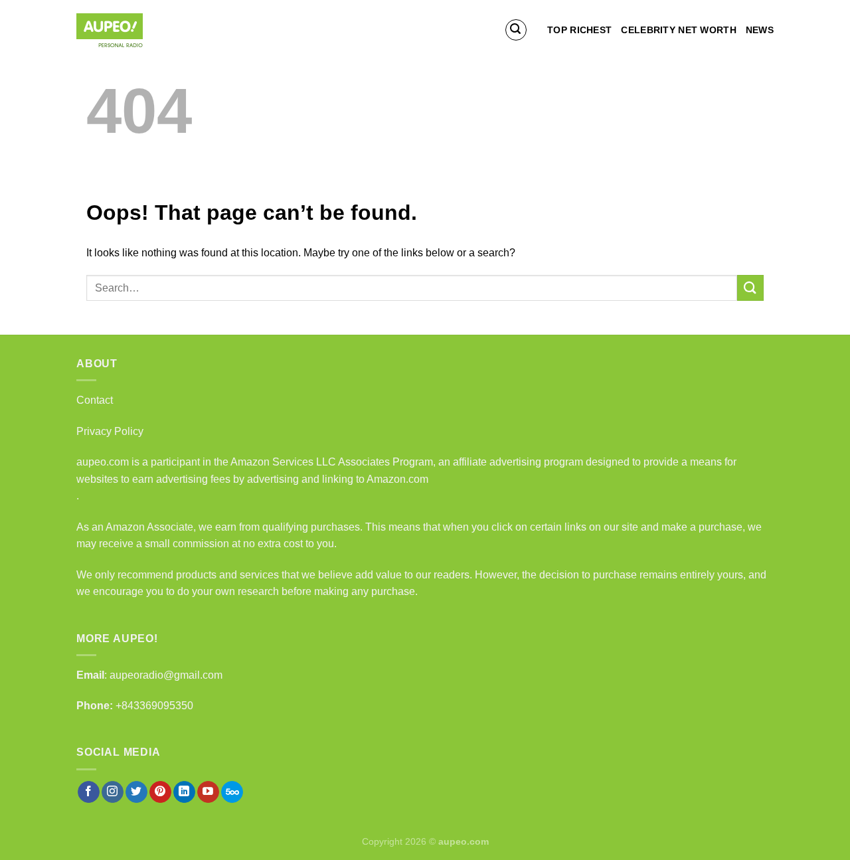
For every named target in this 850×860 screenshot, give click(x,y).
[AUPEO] (142, 30)
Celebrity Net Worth (678, 30)
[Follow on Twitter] (136, 792)
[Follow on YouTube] (208, 792)
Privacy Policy (109, 431)
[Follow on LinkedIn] (184, 792)
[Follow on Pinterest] (160, 792)
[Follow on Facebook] (89, 792)
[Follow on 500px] (232, 792)
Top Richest (579, 30)
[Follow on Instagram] (113, 792)
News (760, 30)
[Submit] (750, 288)
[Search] (516, 30)
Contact (94, 400)
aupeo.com (102, 462)
